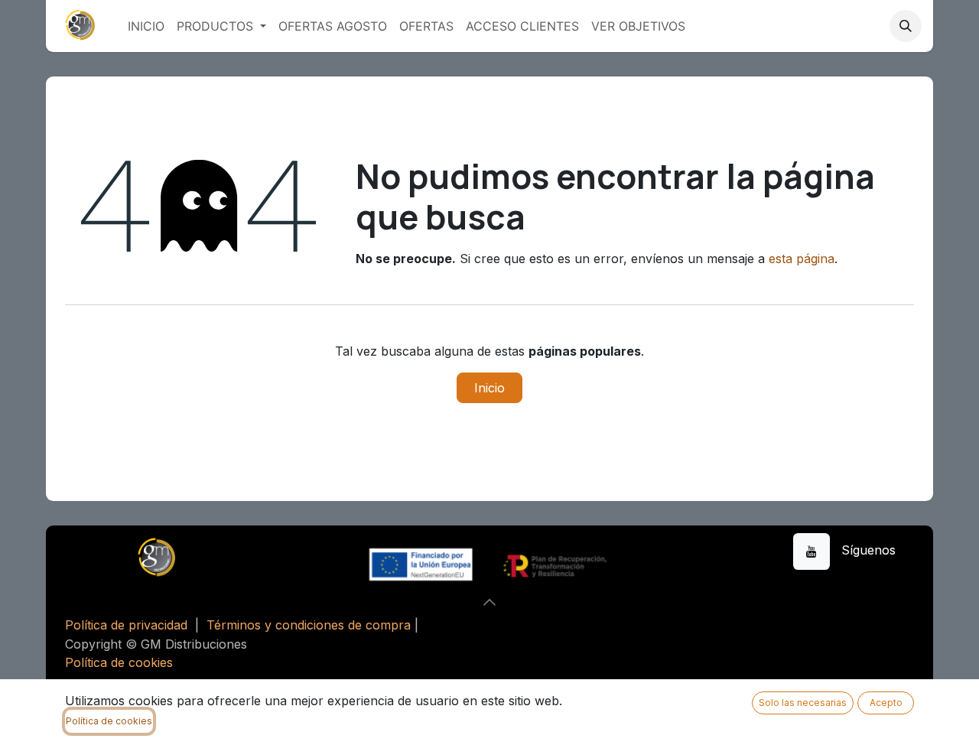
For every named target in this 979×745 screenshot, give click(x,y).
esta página (801, 258)
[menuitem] (146, 26)
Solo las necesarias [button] (803, 702)
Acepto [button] (886, 702)
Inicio (489, 387)
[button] (906, 26)
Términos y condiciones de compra (309, 625)
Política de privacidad (126, 625)
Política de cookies (119, 662)
